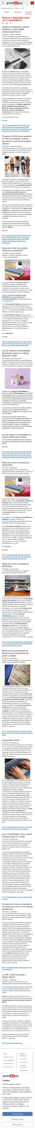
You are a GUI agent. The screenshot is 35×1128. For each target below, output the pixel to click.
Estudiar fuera (18, 235)
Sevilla (26, 555)
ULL (24, 827)
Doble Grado (24, 345)
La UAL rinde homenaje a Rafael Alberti (14, 975)
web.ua (4, 330)
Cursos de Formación (23, 1066)
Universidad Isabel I (22, 457)
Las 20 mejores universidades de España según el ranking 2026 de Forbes (16, 353)
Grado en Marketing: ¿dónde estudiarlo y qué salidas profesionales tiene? (15, 29)
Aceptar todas (17, 1114)
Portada (6, 12)
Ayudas (4, 241)
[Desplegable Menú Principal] (3, 3)
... (14, 227)
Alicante (4, 344)
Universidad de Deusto (14, 456)
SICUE (19, 241)
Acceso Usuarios (8, 1063)
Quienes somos (8, 1057)
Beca (14, 239)
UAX (11, 454)
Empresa (5, 829)
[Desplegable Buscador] (32, 2)
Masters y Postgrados (23, 1055)
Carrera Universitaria (22, 131)
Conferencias (24, 1062)
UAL (28, 125)
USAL (8, 454)
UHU (3, 237)
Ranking (17, 452)
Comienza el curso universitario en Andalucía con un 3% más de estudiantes (17, 906)
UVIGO (11, 237)
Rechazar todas (17, 1119)
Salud (14, 131)
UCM (25, 452)
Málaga (30, 642)
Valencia (26, 342)
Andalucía (10, 559)
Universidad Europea (25, 129)
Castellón (17, 342)
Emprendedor (23, 829)
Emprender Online (10, 739)
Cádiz (13, 557)
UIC (30, 457)
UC (21, 827)
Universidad (17, 12)
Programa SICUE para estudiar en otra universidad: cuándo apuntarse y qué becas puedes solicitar (17, 140)
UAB (18, 827)
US (22, 125)
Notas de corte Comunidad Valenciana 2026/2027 (14, 249)
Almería (17, 557)
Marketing (5, 129)
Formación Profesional (28, 13)
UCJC (19, 454)
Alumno (4, 127)
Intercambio (25, 239)
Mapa (5, 1054)
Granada (20, 555)
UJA (5, 644)
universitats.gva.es (7, 301)
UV (22, 342)
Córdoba (8, 557)
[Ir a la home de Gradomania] (14, 3)
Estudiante (10, 127)
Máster (4, 733)
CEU (15, 454)
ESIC (16, 125)
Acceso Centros (8, 1067)
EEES (16, 968)
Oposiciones (23, 1070)
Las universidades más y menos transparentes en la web (17, 835)
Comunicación (6, 131)
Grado (22, 127)
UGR (15, 555)
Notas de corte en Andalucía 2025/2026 (15, 463)
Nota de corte (6, 345)
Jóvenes (10, 239)
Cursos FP (23, 1059)
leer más (4, 120)
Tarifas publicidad (8, 1060)
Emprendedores (11, 827)
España (17, 127)
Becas (26, 235)
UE (30, 454)
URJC (4, 454)
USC (27, 827)
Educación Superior (20, 731)
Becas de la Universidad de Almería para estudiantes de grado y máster (15, 653)
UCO (6, 237)
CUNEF (23, 454)
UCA (25, 125)
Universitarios (13, 129)
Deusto (29, 452)
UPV (30, 342)
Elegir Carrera (15, 644)
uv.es (22, 312)
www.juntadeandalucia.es (12, 521)
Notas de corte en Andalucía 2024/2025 (15, 565)
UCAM (26, 127)
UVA (19, 125)
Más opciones (17, 1124)
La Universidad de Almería (10, 987)
